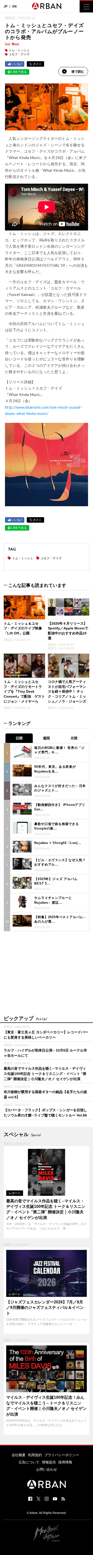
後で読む (77, 71)
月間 (73, 738)
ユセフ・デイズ (19, 54)
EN (14, 6)
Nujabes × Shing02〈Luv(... (57, 843)
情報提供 (49, 1462)
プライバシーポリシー (61, 1455)
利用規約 (35, 1455)
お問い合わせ (46, 1469)
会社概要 (19, 1455)
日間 (19, 738)
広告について (29, 1462)
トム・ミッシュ (19, 50)
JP (5, 6)
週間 (46, 738)
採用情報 (65, 1462)
